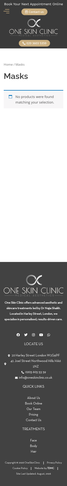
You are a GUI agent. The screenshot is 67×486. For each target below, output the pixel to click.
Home (8, 64)
